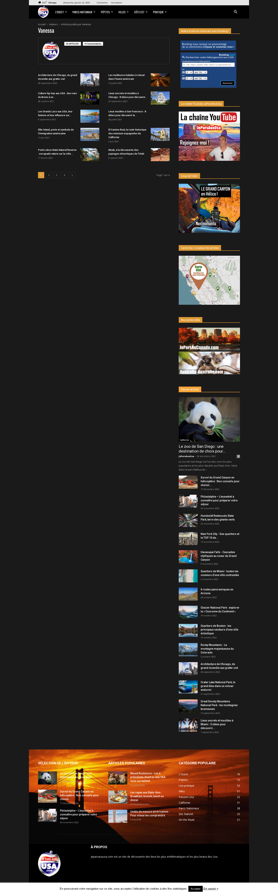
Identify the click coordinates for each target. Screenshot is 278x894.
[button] (235, 12)
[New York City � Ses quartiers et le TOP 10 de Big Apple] (188, 538)
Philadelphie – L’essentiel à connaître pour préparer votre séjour (219, 500)
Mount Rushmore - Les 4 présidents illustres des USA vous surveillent (147, 777)
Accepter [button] (195, 888)
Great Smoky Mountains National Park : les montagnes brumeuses (219, 705)
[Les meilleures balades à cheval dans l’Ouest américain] (160, 79)
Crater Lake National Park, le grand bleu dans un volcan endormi (218, 686)
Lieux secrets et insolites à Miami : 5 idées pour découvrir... (217, 724)
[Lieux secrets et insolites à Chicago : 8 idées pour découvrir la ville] (160, 98)
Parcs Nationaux (82, 12)
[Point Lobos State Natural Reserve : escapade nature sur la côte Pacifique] (89, 154)
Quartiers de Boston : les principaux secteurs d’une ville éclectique (219, 629)
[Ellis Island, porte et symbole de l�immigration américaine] (89, 134)
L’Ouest (59, 12)
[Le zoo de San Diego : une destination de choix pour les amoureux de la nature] (209, 419)
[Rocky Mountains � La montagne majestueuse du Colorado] (188, 649)
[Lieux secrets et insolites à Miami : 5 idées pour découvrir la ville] (188, 725)
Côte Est (139, 12)
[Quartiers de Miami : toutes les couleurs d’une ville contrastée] (188, 575)
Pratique (158, 12)
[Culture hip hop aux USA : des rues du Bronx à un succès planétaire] (89, 98)
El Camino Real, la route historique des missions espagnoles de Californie (127, 133)
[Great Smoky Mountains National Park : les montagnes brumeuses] (188, 706)
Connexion (102, 2)
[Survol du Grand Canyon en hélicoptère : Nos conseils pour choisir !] (188, 482)
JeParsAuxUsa (186, 456)
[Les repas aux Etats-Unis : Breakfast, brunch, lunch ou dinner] (117, 797)
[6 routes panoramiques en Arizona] (188, 594)
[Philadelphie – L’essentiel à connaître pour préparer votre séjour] (188, 501)
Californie (184, 440)
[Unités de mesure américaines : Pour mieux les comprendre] (117, 816)
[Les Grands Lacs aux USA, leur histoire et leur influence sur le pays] (89, 116)
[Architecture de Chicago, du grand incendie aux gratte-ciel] (89, 79)
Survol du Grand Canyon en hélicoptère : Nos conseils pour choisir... (220, 481)
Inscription (116, 2)
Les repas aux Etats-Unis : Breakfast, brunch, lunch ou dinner (147, 796)
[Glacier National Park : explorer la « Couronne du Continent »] (188, 612)
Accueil (42, 24)
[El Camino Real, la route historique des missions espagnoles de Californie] (160, 134)
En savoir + (210, 888)
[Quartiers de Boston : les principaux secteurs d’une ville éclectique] (188, 630)
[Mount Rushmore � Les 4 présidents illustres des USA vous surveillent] (117, 778)
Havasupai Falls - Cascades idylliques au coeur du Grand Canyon (219, 556)
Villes (122, 12)
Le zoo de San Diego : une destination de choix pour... (202, 448)
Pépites (105, 12)
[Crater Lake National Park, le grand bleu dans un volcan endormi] (188, 686)
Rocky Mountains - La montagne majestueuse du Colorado (217, 648)
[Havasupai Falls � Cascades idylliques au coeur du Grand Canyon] (188, 556)
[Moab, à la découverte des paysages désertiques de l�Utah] (160, 154)
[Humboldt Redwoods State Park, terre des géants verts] (188, 520)
